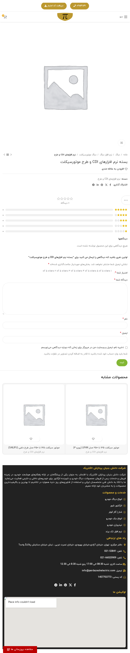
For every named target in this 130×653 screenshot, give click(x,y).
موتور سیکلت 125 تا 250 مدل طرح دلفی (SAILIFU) (34, 447)
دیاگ (117, 154)
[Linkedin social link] (98, 185)
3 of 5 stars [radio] (75, 271)
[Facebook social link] (110, 185)
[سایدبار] (126, 200)
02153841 (81, 5)
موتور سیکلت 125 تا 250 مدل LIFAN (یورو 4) (96, 447)
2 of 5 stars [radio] (61, 271)
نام (125, 319)
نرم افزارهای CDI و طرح (65, 154)
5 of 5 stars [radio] (103, 271)
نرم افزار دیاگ (105, 154)
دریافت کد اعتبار (55, 5)
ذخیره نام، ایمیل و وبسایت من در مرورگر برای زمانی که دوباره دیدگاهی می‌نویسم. (82, 347)
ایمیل (123, 333)
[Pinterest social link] (102, 185)
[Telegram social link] (93, 185)
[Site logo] (65, 16)
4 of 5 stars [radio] (89, 271)
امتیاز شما (121, 272)
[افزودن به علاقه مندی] (93, 439)
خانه (125, 154)
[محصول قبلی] (11, 155)
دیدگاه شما (120, 280)
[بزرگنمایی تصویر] (121, 142)
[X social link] (106, 185)
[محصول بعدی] (4, 155)
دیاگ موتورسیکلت (87, 154)
